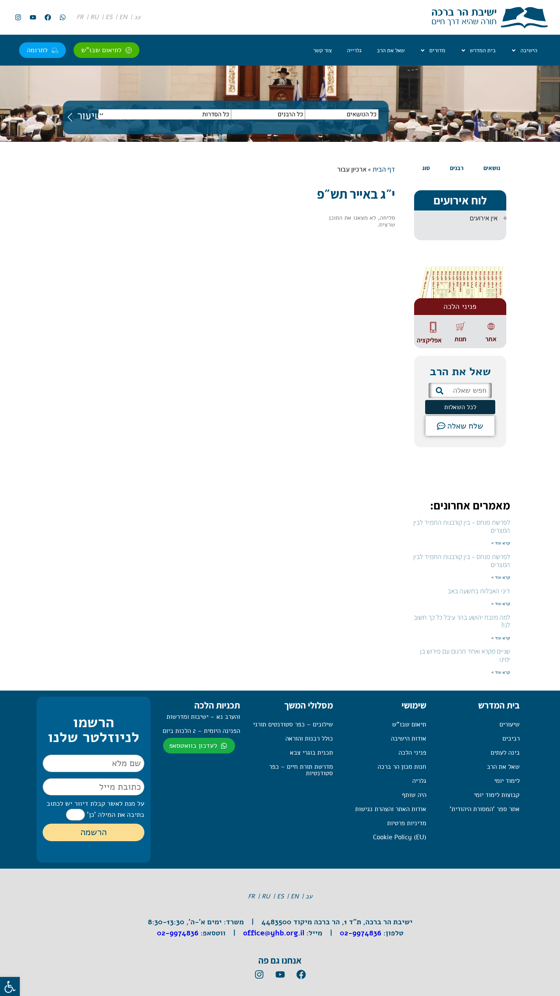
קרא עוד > (500, 543)
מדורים (437, 50)
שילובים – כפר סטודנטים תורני (293, 724)
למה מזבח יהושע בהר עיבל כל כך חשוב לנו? (462, 621)
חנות (460, 339)
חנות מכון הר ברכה (402, 766)
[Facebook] (47, 17)
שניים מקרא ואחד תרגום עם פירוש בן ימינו (465, 655)
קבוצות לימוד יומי (497, 794)
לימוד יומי (507, 780)
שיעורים (509, 724)
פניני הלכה (412, 752)
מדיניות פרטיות (406, 823)
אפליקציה (429, 340)
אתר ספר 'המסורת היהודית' (485, 809)
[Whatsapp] (62, 17)
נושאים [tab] (491, 168)
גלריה (419, 780)
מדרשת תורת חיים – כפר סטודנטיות (301, 770)
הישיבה (528, 50)
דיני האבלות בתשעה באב (479, 590)
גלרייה (354, 50)
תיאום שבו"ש (409, 724)
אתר (490, 339)
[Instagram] (17, 17)
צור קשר (322, 50)
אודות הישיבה (408, 738)
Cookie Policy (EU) (399, 837)
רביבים (511, 738)
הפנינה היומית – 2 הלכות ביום (201, 730)
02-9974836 (360, 933)
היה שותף (414, 794)
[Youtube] (32, 17)
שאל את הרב (391, 50)
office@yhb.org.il (273, 933)
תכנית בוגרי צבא (311, 752)
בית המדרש (483, 50)
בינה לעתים (505, 752)
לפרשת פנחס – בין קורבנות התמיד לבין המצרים (461, 526)
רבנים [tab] (457, 168)
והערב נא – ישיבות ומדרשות (203, 716)
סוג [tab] (426, 168)
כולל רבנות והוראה (309, 738)
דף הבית (384, 169)
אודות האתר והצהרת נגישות (390, 809)
